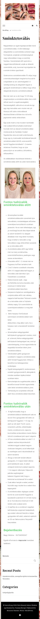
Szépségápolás (8, 593)
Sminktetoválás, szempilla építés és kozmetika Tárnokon (20, 577)
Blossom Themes (13, 611)
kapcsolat (23, 540)
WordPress (29, 611)
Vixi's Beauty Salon (24, 605)
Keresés (6, 556)
